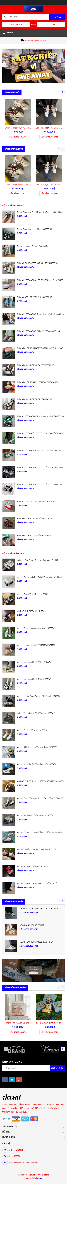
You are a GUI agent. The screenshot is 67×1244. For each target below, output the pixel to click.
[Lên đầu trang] (62, 1238)
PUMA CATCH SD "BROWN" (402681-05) (35, 297)
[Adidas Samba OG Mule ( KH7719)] (8, 735)
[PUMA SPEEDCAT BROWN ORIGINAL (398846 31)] (8, 455)
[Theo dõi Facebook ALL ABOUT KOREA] (5, 1079)
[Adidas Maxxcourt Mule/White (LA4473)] (8, 667)
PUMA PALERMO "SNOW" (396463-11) (34, 535)
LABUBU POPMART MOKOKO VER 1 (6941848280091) (28, 1023)
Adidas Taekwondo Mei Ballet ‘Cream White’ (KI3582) (40, 577)
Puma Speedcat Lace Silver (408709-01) (35, 229)
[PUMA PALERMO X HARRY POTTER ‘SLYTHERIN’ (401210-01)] (8, 353)
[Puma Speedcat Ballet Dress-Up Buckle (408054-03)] (8, 216)
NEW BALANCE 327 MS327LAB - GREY (36, 942)
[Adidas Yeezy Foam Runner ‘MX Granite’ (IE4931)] (8, 701)
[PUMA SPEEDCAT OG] (8, 421)
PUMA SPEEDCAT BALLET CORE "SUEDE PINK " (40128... (42, 484)
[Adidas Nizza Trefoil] (8, 769)
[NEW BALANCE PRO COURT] (11, 930)
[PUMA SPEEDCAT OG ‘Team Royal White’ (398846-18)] (8, 319)
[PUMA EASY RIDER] (8, 370)
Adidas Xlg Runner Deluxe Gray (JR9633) (35, 815)
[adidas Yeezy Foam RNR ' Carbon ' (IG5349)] (8, 718)
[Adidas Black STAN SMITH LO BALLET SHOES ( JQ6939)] (8, 803)
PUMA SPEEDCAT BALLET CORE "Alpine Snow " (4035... (41, 280)
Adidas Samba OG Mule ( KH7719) (32, 730)
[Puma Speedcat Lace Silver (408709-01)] (8, 233)
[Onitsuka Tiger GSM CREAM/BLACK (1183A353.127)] (49, 112)
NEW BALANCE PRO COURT (31, 925)
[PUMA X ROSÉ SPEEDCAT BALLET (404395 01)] (8, 268)
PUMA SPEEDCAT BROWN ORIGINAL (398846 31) (39, 450)
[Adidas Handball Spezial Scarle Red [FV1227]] (8, 854)
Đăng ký (51, 25)
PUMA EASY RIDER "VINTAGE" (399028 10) (36, 365)
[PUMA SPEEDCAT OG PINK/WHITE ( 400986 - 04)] (8, 336)
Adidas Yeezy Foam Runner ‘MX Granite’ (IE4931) (38, 696)
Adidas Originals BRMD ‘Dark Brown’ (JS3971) (37, 883)
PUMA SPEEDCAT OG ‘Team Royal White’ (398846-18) (40, 314)
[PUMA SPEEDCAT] (8, 438)
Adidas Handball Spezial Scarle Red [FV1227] (36, 849)
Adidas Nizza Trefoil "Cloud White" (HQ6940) (36, 764)
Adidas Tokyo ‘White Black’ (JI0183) (32, 594)
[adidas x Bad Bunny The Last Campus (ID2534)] (8, 564)
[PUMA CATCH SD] (8, 302)
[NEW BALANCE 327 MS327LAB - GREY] (11, 946)
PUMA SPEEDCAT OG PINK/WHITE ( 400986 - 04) (38, 331)
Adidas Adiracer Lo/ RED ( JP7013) (32, 866)
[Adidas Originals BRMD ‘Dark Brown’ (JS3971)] (8, 888)
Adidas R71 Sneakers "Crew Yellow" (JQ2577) (37, 747)
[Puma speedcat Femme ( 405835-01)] (8, 251)
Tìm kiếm (57, 17)
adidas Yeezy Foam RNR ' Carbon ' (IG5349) (36, 713)
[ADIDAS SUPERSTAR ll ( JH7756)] (8, 615)
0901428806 (14, 1156)
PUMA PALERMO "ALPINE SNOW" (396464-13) (37, 382)
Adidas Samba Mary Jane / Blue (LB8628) (35, 628)
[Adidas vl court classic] (8, 649)
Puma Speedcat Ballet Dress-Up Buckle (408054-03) (40, 212)
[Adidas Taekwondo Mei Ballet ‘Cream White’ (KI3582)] (8, 581)
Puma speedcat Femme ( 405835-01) (33, 246)
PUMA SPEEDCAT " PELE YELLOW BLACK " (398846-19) (41, 433)
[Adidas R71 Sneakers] (8, 752)
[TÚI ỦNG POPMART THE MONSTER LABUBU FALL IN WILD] (49, 1007)
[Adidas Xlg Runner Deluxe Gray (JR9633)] (8, 820)
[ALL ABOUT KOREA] (33, 66)
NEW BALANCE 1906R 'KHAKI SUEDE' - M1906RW (41, 908)
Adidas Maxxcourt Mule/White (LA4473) (34, 662)
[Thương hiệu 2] (50, 1049)
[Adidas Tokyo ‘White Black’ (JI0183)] (8, 598)
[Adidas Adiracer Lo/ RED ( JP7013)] (8, 871)
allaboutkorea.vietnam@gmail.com (24, 1162)
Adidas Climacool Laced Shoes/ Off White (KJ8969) (39, 832)
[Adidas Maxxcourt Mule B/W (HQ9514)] (8, 684)
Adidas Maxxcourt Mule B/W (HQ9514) (34, 679)
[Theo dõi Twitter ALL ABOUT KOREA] (12, 1079)
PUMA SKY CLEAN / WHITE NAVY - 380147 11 (37, 501)
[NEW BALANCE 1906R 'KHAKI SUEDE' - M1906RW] (11, 913)
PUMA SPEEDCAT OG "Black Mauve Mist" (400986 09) (40, 416)
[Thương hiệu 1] (16, 1049)
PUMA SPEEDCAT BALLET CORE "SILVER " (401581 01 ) (41, 467)
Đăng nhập (16, 25)
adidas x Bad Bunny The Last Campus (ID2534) (37, 560)
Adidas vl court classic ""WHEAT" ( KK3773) (36, 645)
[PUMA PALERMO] (8, 387)
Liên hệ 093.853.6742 (28, 913)
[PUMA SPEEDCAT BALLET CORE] (8, 285)
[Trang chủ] (33, 9)
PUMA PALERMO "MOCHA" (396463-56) (34, 518)
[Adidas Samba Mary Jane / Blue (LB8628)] (8, 632)
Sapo (39, 1178)
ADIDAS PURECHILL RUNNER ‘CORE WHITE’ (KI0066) (40, 781)
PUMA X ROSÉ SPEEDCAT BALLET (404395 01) (37, 263)
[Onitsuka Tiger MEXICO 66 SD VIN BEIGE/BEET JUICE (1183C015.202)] (18, 112)
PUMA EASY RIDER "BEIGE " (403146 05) (34, 399)
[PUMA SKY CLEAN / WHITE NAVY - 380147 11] (8, 506)
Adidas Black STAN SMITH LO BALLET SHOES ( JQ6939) (42, 798)
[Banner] (33, 970)
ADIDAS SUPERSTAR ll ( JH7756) (31, 611)
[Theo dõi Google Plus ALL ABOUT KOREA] (19, 1079)
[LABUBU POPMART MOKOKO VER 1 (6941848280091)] (18, 1007)
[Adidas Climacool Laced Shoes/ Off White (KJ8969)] (8, 837)
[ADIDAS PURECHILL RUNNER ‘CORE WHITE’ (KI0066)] (8, 786)
